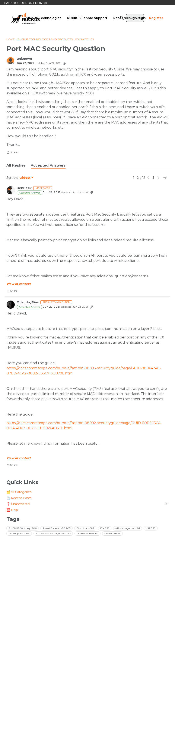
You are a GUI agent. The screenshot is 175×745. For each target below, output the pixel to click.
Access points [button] (19, 533)
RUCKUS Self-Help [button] (22, 528)
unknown (24, 59)
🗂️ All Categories (18, 492)
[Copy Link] (64, 63)
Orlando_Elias (28, 302)
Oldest (25, 178)
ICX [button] (104, 528)
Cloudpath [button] (85, 528)
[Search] (121, 18)
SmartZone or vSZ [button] (56, 528)
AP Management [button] (127, 528)
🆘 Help (12, 510)
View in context (18, 284)
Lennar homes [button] (87, 533)
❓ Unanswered (87, 504)
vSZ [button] (151, 528)
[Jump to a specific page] (165, 177)
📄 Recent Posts (18, 498)
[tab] (16, 165)
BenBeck (24, 188)
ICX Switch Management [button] (53, 533)
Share (11, 153)
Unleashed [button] (112, 533)
